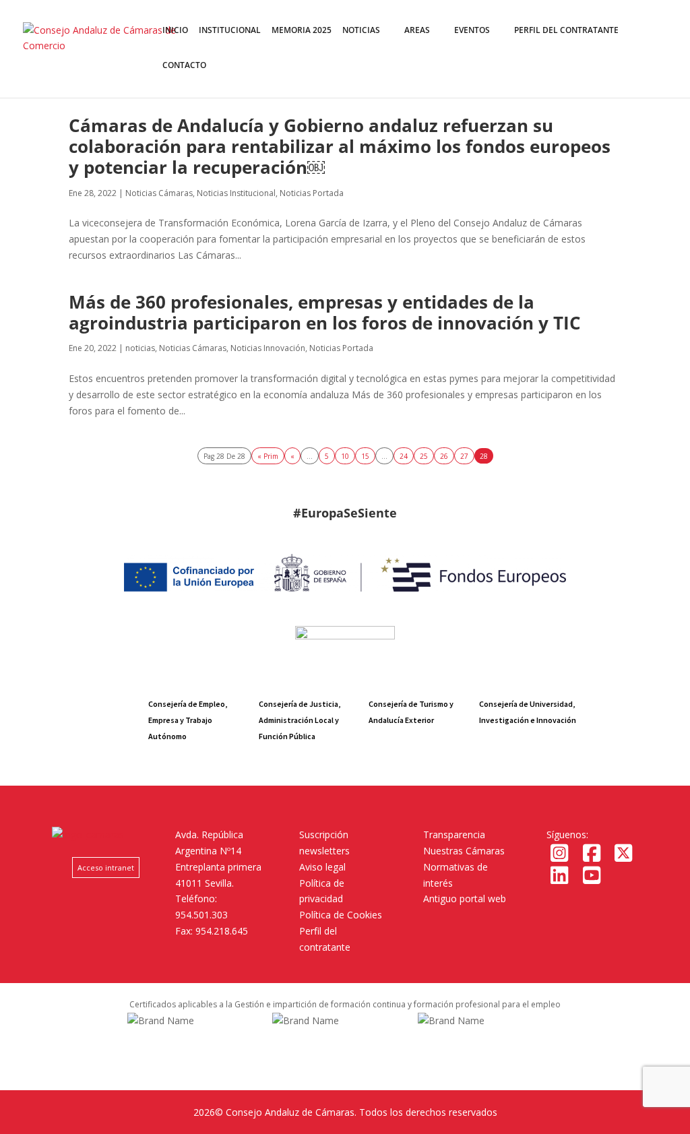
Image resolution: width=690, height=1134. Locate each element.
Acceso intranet (105, 867)
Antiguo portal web (464, 898)
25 (424, 455)
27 (464, 455)
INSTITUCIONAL (230, 31)
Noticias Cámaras (159, 193)
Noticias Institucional (236, 193)
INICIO (175, 31)
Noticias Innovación (267, 348)
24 (404, 455)
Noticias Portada (312, 193)
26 (444, 455)
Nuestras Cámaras (464, 850)
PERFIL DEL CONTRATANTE (566, 31)
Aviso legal (322, 866)
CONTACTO (184, 66)
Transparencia (454, 834)
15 (365, 455)
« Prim (267, 455)
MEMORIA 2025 (302, 31)
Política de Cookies (340, 914)
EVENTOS (472, 31)
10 (345, 455)
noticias (140, 348)
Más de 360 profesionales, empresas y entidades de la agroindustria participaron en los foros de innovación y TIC (325, 312)
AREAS (417, 31)
